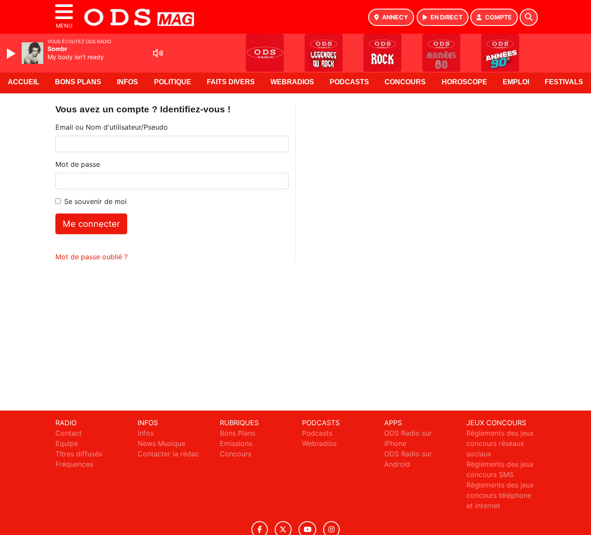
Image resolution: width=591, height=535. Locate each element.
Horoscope (464, 82)
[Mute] (157, 53)
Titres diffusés (78, 453)
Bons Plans (78, 82)
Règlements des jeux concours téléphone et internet (500, 495)
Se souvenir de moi (95, 201)
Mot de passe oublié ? (91, 256)
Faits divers (231, 82)
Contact (68, 433)
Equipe (66, 443)
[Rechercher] (529, 17)
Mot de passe (77, 164)
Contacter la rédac (168, 453)
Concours (405, 82)
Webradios (292, 82)
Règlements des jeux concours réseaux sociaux (500, 443)
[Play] (12, 53)
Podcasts (349, 82)
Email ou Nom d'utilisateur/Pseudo (111, 127)
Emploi (516, 82)
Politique (172, 82)
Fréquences (74, 464)
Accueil (23, 82)
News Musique (161, 443)
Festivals (564, 82)
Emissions (236, 443)
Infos (127, 82)
